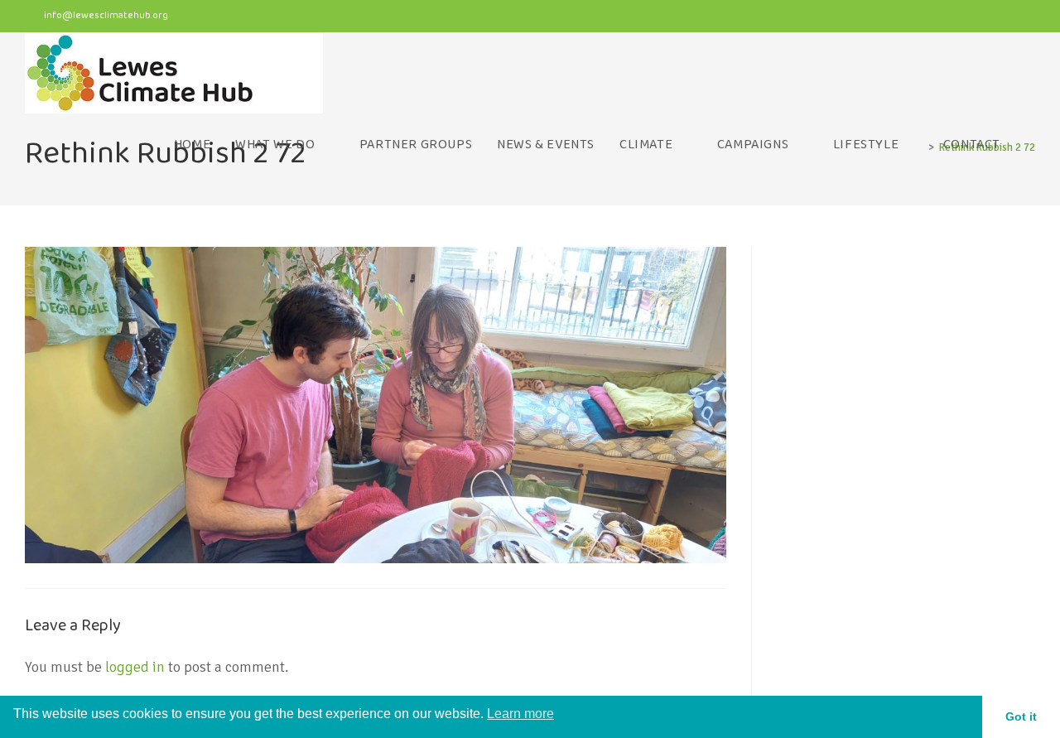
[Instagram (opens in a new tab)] (998, 17)
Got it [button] (1021, 716)
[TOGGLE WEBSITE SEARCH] (1030, 144)
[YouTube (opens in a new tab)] (1024, 17)
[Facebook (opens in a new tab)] (966, 17)
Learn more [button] (520, 714)
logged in (135, 667)
